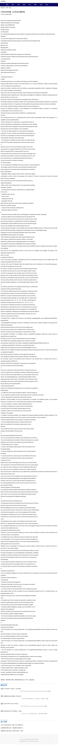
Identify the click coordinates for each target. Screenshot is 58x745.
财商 (24, 4)
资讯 (13, 4)
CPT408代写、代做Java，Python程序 (12, 688)
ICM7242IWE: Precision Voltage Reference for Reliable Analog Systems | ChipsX (12, 703)
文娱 (41, 4)
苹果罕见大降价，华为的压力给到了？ (20, 730)
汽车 (30, 4)
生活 (47, 4)
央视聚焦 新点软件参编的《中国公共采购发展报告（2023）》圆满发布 (12, 696)
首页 (7, 4)
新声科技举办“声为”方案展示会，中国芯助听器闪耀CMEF (13, 711)
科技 (18, 4)
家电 (35, 4)
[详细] (49, 691)
